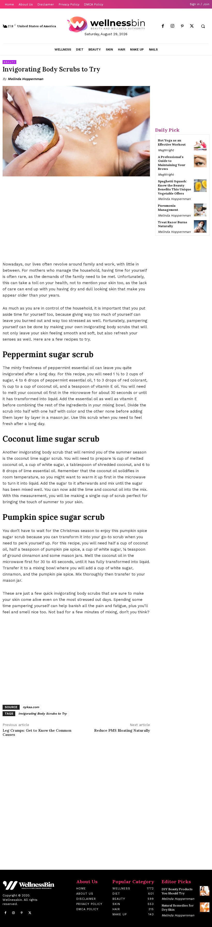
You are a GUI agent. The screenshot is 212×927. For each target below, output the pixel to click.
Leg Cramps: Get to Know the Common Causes (37, 732)
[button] (202, 26)
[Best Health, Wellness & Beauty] (106, 24)
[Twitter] (191, 26)
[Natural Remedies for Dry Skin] (204, 907)
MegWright (166, 150)
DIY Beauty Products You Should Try (177, 891)
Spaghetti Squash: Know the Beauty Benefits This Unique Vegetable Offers (174, 187)
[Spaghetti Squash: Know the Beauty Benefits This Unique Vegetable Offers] (200, 185)
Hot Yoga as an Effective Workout (172, 142)
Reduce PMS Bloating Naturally (122, 730)
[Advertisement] (76, 219)
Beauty (9, 62)
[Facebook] (163, 26)
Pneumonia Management (168, 208)
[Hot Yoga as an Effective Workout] (200, 144)
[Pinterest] (182, 26)
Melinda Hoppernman (25, 79)
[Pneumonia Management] (200, 210)
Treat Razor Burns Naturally (172, 224)
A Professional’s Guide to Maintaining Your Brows (171, 163)
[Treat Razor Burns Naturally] (200, 226)
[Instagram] (172, 26)
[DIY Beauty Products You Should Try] (204, 891)
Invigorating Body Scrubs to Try (42, 713)
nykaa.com (31, 707)
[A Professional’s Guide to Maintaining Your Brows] (200, 161)
